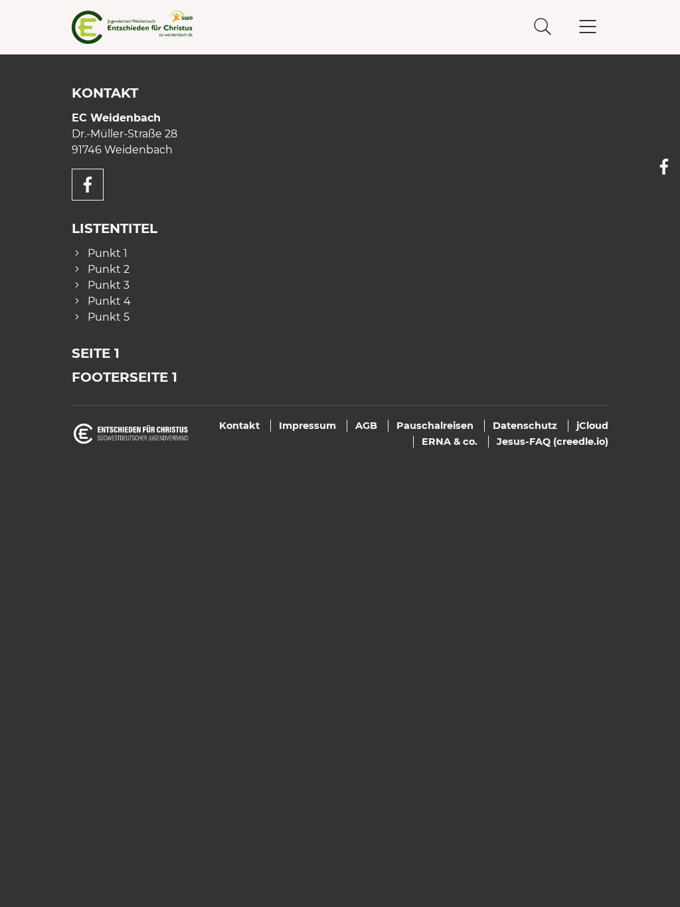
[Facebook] (664, 167)
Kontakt (239, 426)
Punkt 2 (108, 269)
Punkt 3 (108, 285)
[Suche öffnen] (542, 27)
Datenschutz (525, 426)
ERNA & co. (449, 442)
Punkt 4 (109, 301)
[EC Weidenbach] (161, 27)
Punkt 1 (108, 253)
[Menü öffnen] (587, 27)
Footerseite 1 (124, 377)
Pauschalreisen (434, 426)
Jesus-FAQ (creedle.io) (552, 442)
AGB (366, 426)
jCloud (592, 426)
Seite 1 (96, 353)
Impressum (307, 426)
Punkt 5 (108, 317)
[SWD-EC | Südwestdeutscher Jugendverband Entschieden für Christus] (131, 432)
